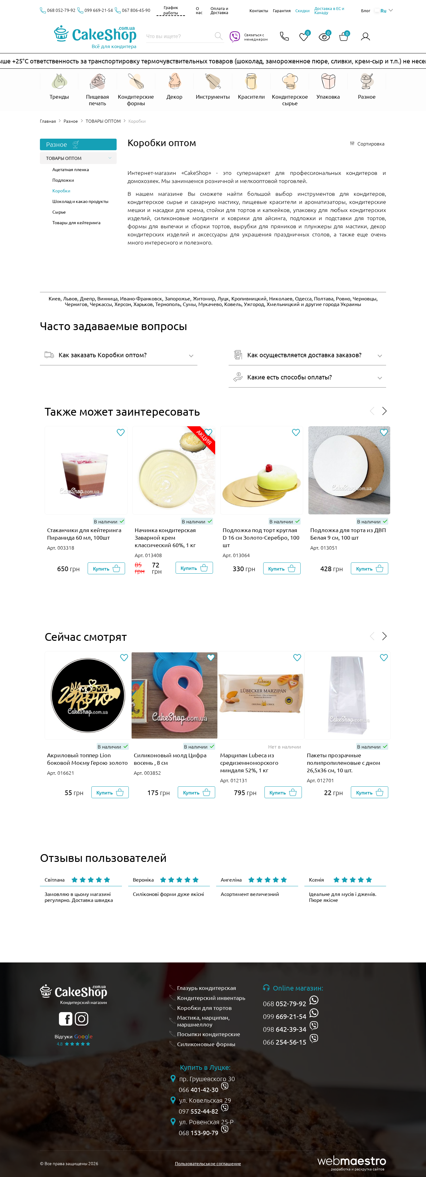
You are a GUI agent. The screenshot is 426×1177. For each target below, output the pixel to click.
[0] (301, 37)
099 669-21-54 (99, 10)
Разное (71, 121)
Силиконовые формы (206, 1044)
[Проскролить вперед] (384, 411)
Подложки (63, 180)
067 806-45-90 (136, 10)
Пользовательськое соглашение (208, 1163)
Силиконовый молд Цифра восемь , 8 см (170, 759)
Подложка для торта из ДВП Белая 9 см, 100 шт (348, 534)
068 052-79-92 (61, 10)
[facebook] (65, 1019)
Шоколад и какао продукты (80, 201)
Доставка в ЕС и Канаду (329, 10)
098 (284, 1029)
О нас (199, 10)
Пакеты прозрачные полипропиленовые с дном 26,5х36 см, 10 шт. (343, 762)
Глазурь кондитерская (206, 987)
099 (284, 1016)
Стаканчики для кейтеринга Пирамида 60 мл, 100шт (84, 534)
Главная (48, 121)
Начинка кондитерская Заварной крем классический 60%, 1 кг (165, 537)
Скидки (302, 10)
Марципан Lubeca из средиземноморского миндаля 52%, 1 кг (249, 762)
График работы (170, 10)
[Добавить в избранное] (120, 433)
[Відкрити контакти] (284, 36)
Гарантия (282, 10)
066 (284, 1041)
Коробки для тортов (204, 1007)
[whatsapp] (313, 1000)
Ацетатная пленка (70, 169)
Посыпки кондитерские (208, 1034)
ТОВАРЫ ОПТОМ (103, 121)
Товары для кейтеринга (76, 222)
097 (198, 1111)
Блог (365, 10)
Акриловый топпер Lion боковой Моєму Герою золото (87, 759)
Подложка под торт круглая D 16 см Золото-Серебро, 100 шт (261, 537)
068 (284, 1003)
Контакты (258, 10)
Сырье (59, 212)
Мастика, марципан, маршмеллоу (203, 1020)
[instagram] (81, 1019)
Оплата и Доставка (219, 10)
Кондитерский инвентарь (211, 997)
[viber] (313, 1025)
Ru (383, 10)
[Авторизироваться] (365, 37)
